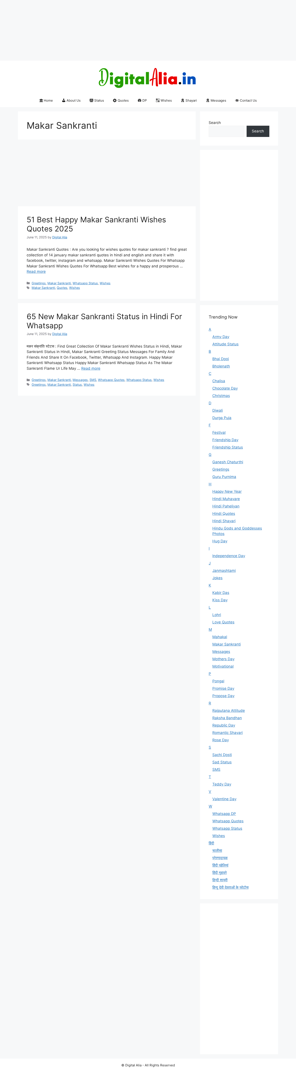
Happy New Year (227, 491)
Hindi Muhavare (226, 499)
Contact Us (248, 100)
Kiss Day (220, 600)
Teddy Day (221, 784)
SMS (92, 380)
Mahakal (219, 637)
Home (48, 100)
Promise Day (223, 688)
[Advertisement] (130, 30)
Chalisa (218, 381)
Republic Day (223, 725)
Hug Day (219, 541)
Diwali (217, 410)
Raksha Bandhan (227, 718)
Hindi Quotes (223, 513)
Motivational (223, 666)
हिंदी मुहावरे (219, 872)
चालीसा (217, 850)
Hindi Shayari (224, 521)
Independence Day (228, 556)
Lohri (216, 615)
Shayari (191, 100)
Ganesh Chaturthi (227, 462)
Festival (219, 432)
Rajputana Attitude (228, 710)
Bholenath (221, 366)
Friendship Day (225, 440)
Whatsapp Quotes (111, 380)
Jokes (217, 578)
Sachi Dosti (222, 755)
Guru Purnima (224, 477)
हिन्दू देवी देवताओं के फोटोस (230, 887)
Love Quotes (223, 622)
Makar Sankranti (59, 283)
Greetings (39, 283)
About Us (74, 100)
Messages (218, 100)
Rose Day (220, 740)
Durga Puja (221, 418)
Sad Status (222, 762)
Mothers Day (223, 659)
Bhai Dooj (220, 359)
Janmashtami (224, 570)
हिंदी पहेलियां (220, 865)
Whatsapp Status (85, 283)
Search (215, 122)
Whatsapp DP (224, 814)
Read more (36, 271)
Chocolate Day (225, 388)
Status (99, 100)
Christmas (221, 396)
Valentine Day (224, 799)
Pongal (218, 681)
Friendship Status (227, 447)
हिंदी (211, 843)
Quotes (123, 100)
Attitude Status (225, 344)
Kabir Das (220, 592)
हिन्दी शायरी (220, 880)
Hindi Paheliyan (225, 506)
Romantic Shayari (227, 732)
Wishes (166, 100)
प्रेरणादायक (220, 858)
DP (144, 100)
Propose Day (223, 696)
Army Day (220, 337)
